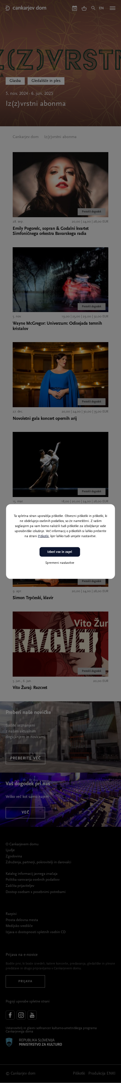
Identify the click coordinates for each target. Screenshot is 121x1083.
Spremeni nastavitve (59, 563)
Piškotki (43, 536)
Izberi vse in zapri (59, 551)
